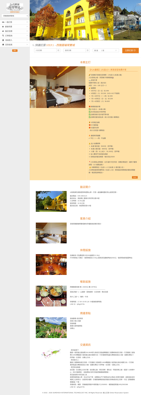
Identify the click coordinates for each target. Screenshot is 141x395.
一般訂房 (8, 22)
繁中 (15, 50)
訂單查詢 (8, 36)
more (134, 177)
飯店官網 (8, 31)
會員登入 (8, 40)
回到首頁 (8, 45)
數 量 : (96, 50)
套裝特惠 (8, 27)
